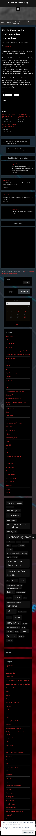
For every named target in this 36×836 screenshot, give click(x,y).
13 (18, 311)
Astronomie (9, 347)
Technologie (9, 463)
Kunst (7, 412)
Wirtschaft (9, 485)
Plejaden (25, 623)
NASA (18, 617)
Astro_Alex (11, 531)
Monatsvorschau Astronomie (14, 423)
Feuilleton (9, 380)
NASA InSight (13, 623)
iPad (8, 581)
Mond (11, 611)
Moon (9, 618)
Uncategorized (10, 467)
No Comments (24, 43)
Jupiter (10, 591)
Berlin (7, 362)
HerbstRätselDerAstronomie (14, 399)
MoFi (25, 597)
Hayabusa (9, 549)
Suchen (8, 279)
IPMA (14, 580)
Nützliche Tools (10, 430)
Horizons (9, 557)
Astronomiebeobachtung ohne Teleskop (18, 354)
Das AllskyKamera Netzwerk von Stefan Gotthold (24, 116)
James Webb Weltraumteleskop (14, 588)
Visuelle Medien (10, 474)
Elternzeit (8, 377)
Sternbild (8, 460)
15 (25, 311)
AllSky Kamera (10, 507)
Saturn (9, 631)
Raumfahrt (9, 445)
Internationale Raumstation (15, 563)
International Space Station (17, 572)
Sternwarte (21, 636)
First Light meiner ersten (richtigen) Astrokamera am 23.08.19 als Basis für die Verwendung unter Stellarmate (22, 168)
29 (25, 317)
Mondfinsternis (22, 611)
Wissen (8, 489)
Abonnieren (24, 292)
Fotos (7, 387)
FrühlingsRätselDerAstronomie (15, 391)
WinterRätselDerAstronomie (14, 482)
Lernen (8, 419)
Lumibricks (8, 597)
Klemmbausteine (20, 592)
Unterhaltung (10, 471)
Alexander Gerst (14, 503)
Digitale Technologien (12, 373)
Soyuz (16, 631)
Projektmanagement (12, 438)
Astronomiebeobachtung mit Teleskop (17, 351)
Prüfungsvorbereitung (13, 627)
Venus (9, 641)
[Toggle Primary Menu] (18, 9)
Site (7, 452)
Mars (17, 597)
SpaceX (24, 631)
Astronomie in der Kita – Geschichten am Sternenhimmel (9, 116)
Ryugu (23, 627)
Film (7, 384)
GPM (22, 545)
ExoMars (15, 545)
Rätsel (7, 441)
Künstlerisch (9, 415)
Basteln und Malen (11, 358)
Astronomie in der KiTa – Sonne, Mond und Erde (9, 126)
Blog (7, 369)
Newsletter (9, 427)
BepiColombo (10, 542)
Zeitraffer (8, 493)
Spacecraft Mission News (13, 456)
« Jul (17, 324)
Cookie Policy (6, 829)
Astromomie (13, 515)
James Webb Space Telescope (14, 585)
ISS (22, 580)
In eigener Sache (11, 408)
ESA (8, 545)
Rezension (9, 449)
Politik (8, 434)
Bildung (8, 365)
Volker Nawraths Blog (18, 2)
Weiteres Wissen (11, 478)
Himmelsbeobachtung (17, 553)
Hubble (15, 557)
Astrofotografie (10, 343)
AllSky (7, 340)
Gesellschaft (9, 395)
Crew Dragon (25, 542)
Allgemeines (7, 46)
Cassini (18, 542)
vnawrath (14, 42)
